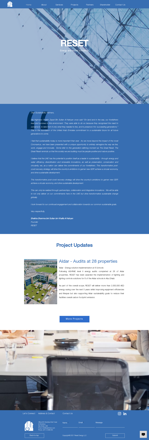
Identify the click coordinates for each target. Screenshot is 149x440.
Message (99, 423)
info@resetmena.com (48, 428)
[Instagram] (119, 414)
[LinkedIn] (125, 414)
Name (65, 423)
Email (81, 423)
